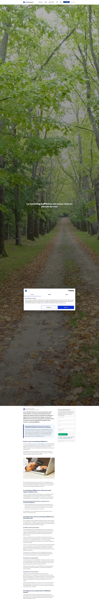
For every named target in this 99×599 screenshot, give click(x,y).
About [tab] (66, 294)
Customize (49, 307)
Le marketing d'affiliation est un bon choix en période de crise (36, 406)
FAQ (57, 2)
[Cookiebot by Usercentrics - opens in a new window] (69, 291)
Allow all (66, 307)
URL (59, 425)
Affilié (46, 2)
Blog (60, 2)
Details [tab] (49, 294)
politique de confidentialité (63, 438)
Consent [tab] (32, 294)
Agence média (51, 2)
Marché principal (61, 429)
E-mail (60, 421)
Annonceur (41, 2)
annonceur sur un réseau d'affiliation (38, 443)
